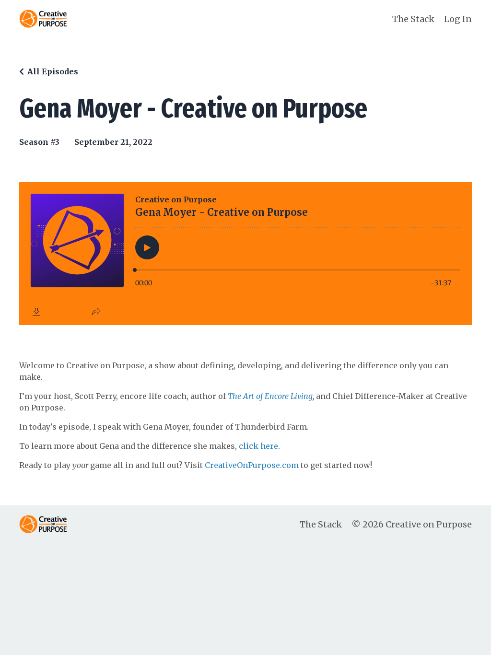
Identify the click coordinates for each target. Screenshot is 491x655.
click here (258, 446)
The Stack (413, 18)
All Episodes (52, 71)
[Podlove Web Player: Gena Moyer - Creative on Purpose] (245, 253)
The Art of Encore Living (270, 396)
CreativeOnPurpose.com (252, 465)
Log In (458, 18)
